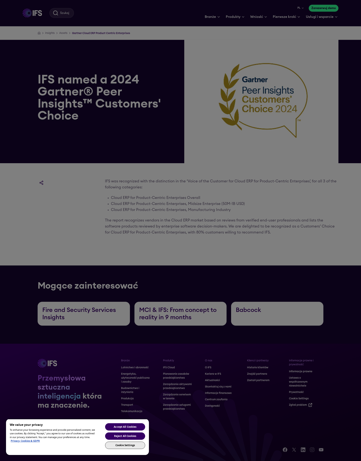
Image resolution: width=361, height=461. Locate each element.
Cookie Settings (125, 445)
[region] (77, 437)
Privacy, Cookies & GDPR (25, 441)
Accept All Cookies (125, 426)
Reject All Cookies (125, 436)
